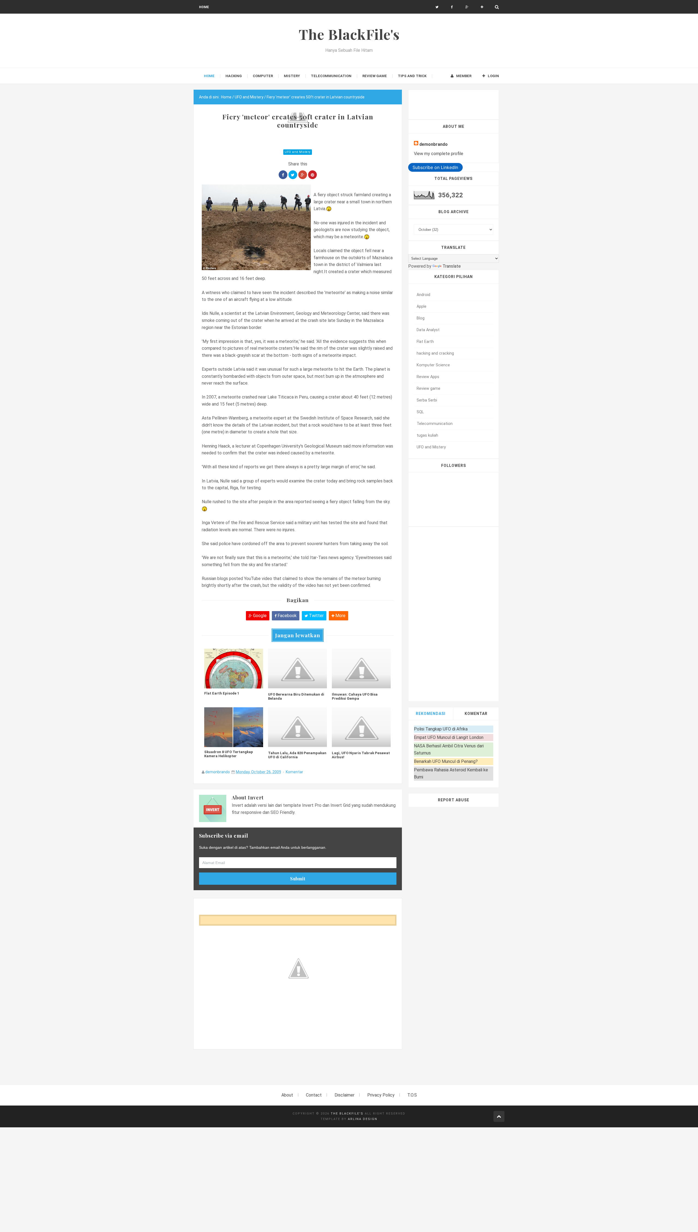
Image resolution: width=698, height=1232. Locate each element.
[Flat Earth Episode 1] (233, 669)
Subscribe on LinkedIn (435, 167)
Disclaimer (344, 1095)
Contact (314, 1095)
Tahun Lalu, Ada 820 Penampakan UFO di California (297, 755)
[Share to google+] (302, 174)
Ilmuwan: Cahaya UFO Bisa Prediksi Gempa (355, 696)
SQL (420, 412)
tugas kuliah (427, 435)
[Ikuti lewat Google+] (466, 7)
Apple (421, 306)
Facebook (286, 615)
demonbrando (217, 772)
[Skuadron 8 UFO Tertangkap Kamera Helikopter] (233, 727)
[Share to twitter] (292, 174)
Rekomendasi (431, 713)
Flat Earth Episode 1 (221, 693)
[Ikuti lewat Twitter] (436, 7)
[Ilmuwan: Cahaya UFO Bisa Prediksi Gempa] (361, 669)
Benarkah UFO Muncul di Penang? (446, 761)
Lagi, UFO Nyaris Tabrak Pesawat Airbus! (361, 755)
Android (423, 294)
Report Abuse (453, 800)
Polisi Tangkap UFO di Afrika (441, 729)
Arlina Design (362, 1119)
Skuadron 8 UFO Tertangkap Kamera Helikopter (228, 754)
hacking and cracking (435, 353)
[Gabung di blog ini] (481, 7)
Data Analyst (428, 330)
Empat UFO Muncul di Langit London (448, 737)
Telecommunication (435, 423)
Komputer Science (433, 365)
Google (259, 615)
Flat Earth (425, 341)
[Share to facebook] (283, 174)
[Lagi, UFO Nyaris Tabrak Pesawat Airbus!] (361, 727)
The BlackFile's (347, 1113)
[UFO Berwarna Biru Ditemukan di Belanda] (297, 669)
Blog (421, 318)
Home (204, 7)
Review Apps (428, 377)
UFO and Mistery (298, 152)
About (287, 1095)
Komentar (294, 772)
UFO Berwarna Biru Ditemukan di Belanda (296, 696)
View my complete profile (438, 153)
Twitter (316, 615)
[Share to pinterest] (312, 174)
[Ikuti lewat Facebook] (451, 7)
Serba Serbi (427, 400)
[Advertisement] (293, 1070)
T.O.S (412, 1095)
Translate (452, 266)
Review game (428, 388)
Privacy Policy (381, 1095)
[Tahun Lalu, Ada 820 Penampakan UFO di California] (297, 727)
